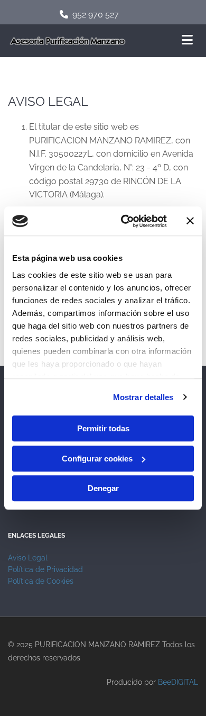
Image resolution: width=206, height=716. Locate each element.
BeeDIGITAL (178, 682)
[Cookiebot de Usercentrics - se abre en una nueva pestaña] (125, 221)
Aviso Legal (28, 558)
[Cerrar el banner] (190, 221)
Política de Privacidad (45, 569)
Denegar (103, 488)
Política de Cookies (40, 581)
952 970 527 (95, 15)
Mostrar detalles (143, 397)
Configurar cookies (97, 458)
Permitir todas (103, 428)
